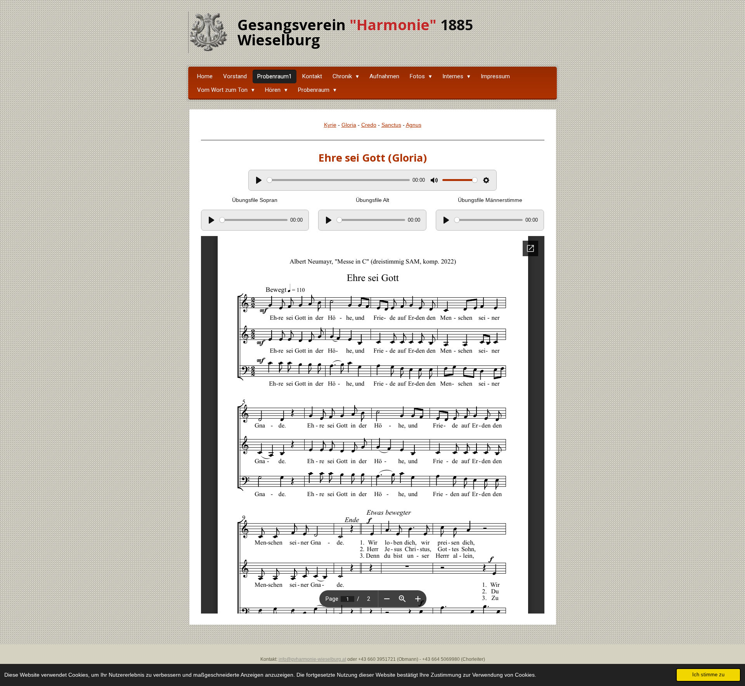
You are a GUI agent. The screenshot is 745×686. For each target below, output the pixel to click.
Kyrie (330, 125)
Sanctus (391, 125)
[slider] (338, 180)
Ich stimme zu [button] (708, 674)
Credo (368, 125)
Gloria (348, 125)
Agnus (413, 125)
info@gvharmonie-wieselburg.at (312, 659)
